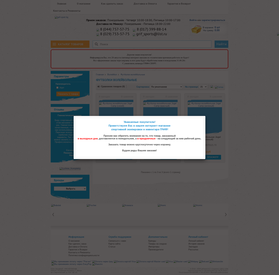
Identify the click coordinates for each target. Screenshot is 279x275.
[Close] (205, 116)
